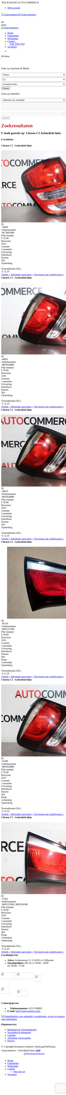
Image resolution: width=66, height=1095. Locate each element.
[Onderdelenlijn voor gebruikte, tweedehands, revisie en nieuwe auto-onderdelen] (33, 1019)
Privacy (11, 1040)
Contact (11, 41)
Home (10, 33)
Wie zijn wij (17, 44)
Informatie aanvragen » (22, 274)
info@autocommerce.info (28, 1011)
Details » (6, 274)
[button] (3, 1055)
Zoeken (5, 88)
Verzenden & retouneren (19, 1032)
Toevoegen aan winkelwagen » (49, 274)
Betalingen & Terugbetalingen (22, 1029)
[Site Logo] (19, 14)
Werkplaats (12, 38)
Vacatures (12, 47)
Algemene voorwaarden (19, 1038)
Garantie (11, 1035)
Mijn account (13, 7)
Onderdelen (13, 35)
